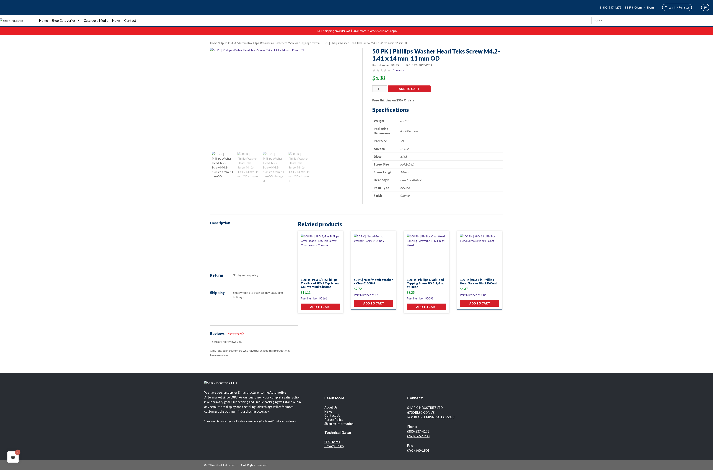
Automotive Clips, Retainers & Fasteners (262, 43)
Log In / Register (678, 7)
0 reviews (398, 70)
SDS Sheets (332, 442)
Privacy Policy (334, 446)
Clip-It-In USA (227, 43)
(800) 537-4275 (418, 431)
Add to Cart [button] (320, 307)
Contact (130, 20)
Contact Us (332, 415)
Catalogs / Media (96, 20)
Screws (293, 43)
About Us (330, 407)
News (116, 20)
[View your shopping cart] (705, 7)
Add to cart (409, 89)
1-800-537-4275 (610, 7)
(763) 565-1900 (418, 436)
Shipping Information (339, 424)
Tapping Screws (309, 43)
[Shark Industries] (11, 20)
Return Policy (333, 420)
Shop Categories (64, 20)
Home (43, 20)
